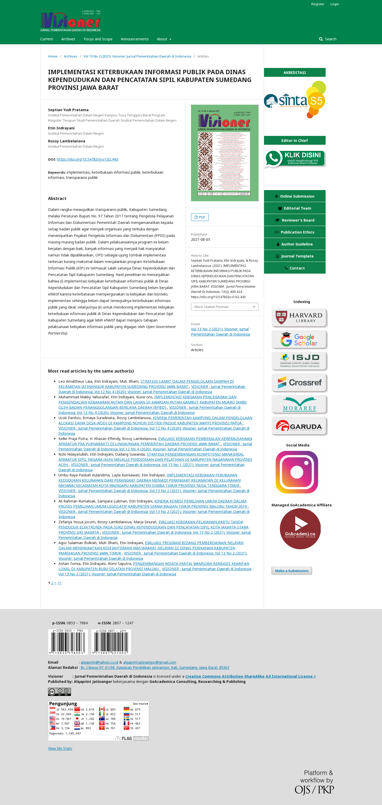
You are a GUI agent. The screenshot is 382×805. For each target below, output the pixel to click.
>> (59, 582)
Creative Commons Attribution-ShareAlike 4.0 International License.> (250, 676)
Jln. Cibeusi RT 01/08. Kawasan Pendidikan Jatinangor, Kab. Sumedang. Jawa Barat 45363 (155, 667)
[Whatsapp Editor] (295, 167)
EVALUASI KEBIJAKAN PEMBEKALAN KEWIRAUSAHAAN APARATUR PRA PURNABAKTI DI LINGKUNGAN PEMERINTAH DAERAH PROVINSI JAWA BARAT (155, 441)
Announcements (135, 38)
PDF (201, 217)
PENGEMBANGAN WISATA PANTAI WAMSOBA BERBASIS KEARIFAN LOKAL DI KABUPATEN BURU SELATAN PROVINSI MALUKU (153, 566)
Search (330, 38)
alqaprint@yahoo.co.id (99, 662)
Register (318, 4)
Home (52, 56)
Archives (68, 38)
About (162, 38)
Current (46, 38)
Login (335, 4)
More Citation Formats (212, 306)
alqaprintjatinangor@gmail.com (149, 662)
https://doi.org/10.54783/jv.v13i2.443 (87, 159)
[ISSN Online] (111, 653)
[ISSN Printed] (68, 653)
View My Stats (60, 748)
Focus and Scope (98, 38)
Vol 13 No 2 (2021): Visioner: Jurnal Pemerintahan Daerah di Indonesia (137, 56)
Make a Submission (291, 570)
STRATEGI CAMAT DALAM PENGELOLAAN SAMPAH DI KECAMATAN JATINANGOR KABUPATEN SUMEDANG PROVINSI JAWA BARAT (146, 384)
